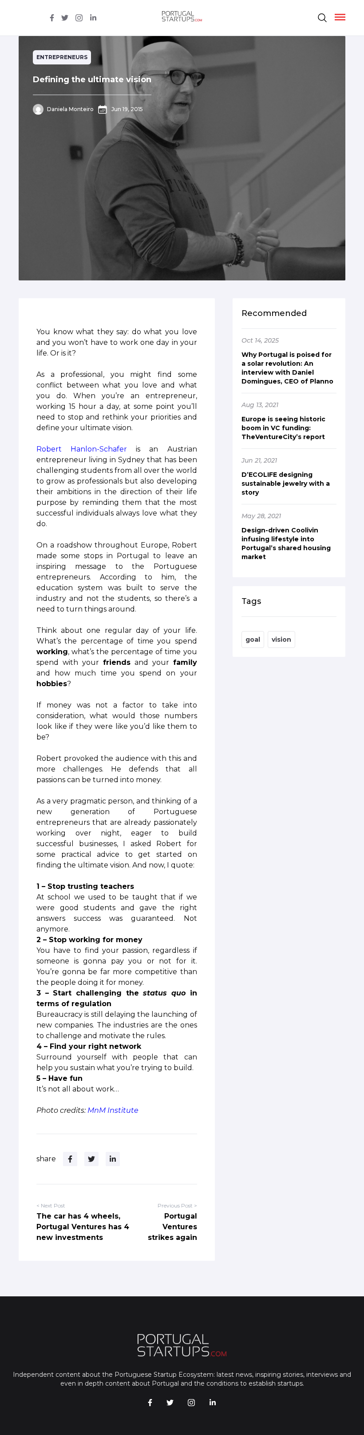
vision (281, 640)
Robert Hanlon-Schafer (81, 449)
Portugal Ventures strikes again (172, 1227)
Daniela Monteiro (70, 109)
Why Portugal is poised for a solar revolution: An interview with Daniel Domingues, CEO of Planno (287, 368)
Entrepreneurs (61, 57)
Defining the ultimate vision (92, 79)
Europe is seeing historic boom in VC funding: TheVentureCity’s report (283, 428)
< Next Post (50, 1205)
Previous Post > (177, 1205)
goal (252, 640)
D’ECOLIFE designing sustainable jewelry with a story (285, 483)
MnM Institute (112, 1110)
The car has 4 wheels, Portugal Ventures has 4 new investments (82, 1227)
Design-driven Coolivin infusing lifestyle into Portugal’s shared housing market (286, 543)
